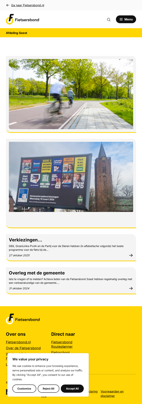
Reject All (48, 388)
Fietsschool (60, 352)
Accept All (72, 388)
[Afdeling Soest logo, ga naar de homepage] (22, 19)
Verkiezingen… (25, 240)
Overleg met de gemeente (37, 273)
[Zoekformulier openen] (110, 19)
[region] (48, 375)
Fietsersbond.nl (18, 342)
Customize (24, 388)
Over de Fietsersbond (23, 348)
